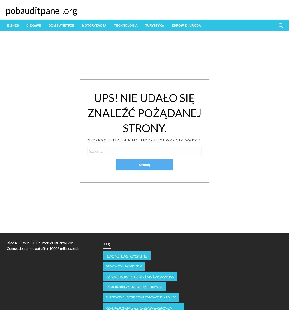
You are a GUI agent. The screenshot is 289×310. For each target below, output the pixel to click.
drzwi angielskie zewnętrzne (127, 255)
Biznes (13, 25)
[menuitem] (13, 25)
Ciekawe (33, 25)
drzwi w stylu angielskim (124, 266)
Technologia (126, 25)
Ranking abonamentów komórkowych (134, 287)
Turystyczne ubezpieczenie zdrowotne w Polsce (141, 297)
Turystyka (154, 25)
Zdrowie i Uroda (186, 25)
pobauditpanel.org (41, 10)
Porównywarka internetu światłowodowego (140, 276)
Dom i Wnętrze (61, 25)
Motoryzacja (94, 25)
